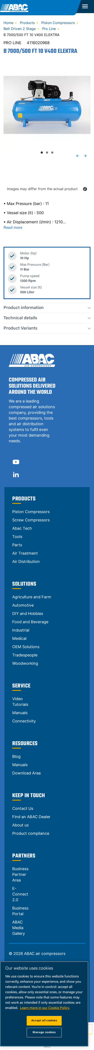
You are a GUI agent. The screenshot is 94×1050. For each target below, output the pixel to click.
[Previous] (77, 156)
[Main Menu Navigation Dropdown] (85, 6)
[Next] (85, 156)
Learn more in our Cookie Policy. (45, 1008)
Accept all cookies (44, 1020)
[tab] (42, 152)
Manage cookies (44, 1032)
